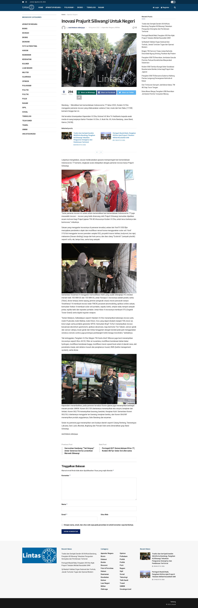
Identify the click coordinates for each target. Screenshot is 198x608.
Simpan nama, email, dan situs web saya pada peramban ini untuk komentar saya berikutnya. (99, 525)
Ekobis (80, 7)
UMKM (24, 129)
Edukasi (25, 33)
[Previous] (97, 152)
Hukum (25, 50)
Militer (117, 27)
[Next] (101, 152)
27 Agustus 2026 (119, 140)
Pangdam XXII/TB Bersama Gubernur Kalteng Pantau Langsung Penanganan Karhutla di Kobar (158, 78)
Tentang (173, 602)
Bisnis (24, 29)
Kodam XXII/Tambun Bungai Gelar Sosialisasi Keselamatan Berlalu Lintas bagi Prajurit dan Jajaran (158, 69)
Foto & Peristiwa (29, 46)
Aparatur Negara (53, 7)
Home (40, 7)
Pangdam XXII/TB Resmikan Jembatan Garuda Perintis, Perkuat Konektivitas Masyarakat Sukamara (159, 60)
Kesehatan (26, 59)
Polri (24, 99)
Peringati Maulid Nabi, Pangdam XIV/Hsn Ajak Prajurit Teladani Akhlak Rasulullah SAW (124, 135)
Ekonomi (26, 42)
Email (64, 514)
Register (165, 7)
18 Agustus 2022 (94, 27)
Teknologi (91, 7)
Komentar (66, 475)
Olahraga (26, 77)
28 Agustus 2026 (80, 145)
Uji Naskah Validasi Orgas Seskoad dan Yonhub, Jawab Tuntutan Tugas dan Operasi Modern (158, 44)
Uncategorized (29, 134)
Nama (64, 504)
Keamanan (26, 55)
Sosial (25, 112)
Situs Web (104, 514)
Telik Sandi (27, 121)
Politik (25, 90)
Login (156, 7)
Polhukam (68, 7)
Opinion (25, 81)
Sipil (24, 107)
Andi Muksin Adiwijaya (76, 27)
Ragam (101, 7)
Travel (25, 125)
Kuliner (25, 64)
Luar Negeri (27, 68)
